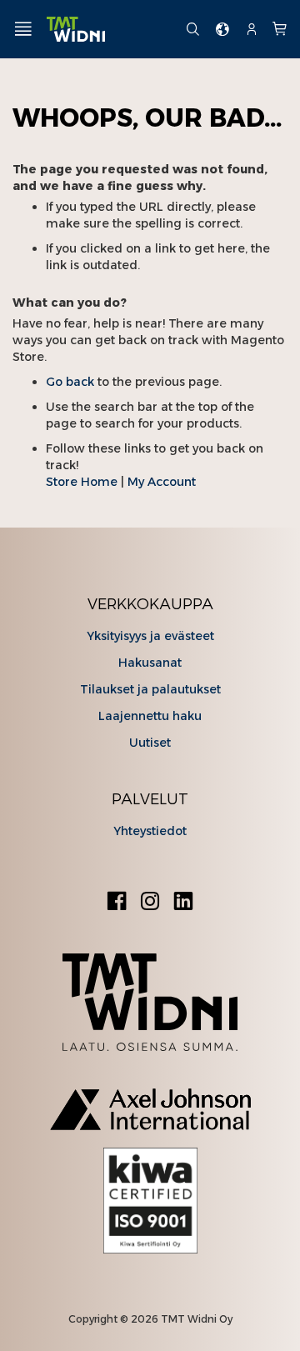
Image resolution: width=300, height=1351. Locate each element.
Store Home (82, 481)
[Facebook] (116, 903)
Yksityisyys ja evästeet (150, 635)
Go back (70, 381)
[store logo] (109, 30)
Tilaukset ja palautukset (150, 689)
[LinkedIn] (183, 903)
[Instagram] (150, 903)
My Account (162, 481)
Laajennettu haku (150, 715)
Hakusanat (150, 662)
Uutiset (150, 742)
